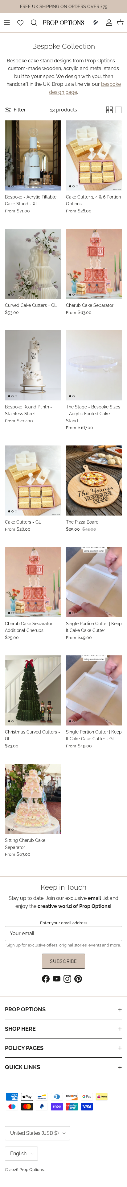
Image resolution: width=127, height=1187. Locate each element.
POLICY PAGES (24, 1048)
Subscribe (63, 961)
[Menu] (7, 22)
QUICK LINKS (22, 1067)
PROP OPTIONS (25, 1009)
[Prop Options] (63, 22)
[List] (118, 110)
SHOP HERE (20, 1029)
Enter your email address (63, 922)
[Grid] (109, 110)
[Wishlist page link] (20, 22)
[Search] (37, 22)
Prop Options (31, 1169)
